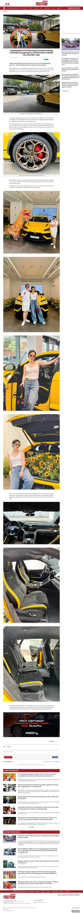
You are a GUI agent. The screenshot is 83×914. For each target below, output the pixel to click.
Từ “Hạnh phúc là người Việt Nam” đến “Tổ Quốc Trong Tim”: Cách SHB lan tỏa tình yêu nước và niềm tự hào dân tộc (37, 775)
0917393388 (7, 909)
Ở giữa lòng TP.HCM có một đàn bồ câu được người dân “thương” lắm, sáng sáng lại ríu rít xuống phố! (38, 785)
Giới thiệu (64, 894)
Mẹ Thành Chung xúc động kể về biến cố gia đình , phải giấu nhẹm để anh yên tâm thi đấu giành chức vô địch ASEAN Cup (37, 872)
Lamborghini (8, 746)
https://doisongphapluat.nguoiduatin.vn (9, 900)
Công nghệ (47, 8)
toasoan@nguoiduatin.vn (9, 910)
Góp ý (74, 5)
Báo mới (77, 894)
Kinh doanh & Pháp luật (13, 8)
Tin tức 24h (70, 894)
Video (53, 8)
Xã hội (30, 8)
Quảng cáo (78, 5)
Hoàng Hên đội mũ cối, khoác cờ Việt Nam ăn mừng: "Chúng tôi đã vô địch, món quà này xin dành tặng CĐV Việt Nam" (38, 882)
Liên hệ (70, 5)
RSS (59, 894)
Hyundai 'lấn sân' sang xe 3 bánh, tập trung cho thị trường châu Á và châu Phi (70, 69)
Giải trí (36, 8)
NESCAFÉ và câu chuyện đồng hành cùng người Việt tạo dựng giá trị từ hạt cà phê (71, 53)
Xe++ (41, 8)
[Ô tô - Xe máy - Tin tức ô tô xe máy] (65, 90)
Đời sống (24, 8)
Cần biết (59, 8)
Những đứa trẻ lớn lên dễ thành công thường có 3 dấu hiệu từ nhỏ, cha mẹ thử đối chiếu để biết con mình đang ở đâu (37, 818)
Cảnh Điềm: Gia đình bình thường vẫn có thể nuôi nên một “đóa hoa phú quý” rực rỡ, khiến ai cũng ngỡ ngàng (38, 808)
